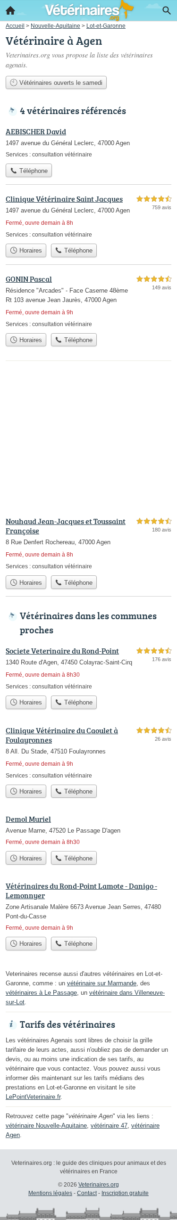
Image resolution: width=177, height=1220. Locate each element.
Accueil (10, 10)
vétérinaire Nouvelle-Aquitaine (46, 1125)
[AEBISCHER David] (88, 142)
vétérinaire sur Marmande (101, 983)
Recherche (166, 10)
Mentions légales (50, 1193)
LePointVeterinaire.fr (33, 1096)
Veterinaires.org (98, 1184)
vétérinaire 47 (109, 1125)
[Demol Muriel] (88, 829)
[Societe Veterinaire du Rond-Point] (88, 668)
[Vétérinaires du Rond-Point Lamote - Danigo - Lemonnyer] (88, 906)
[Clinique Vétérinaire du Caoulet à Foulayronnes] (88, 752)
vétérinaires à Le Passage (41, 992)
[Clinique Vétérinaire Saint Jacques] (88, 216)
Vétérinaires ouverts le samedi (59, 82)
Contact (87, 1193)
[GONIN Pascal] (88, 301)
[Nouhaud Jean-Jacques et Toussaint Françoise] (88, 543)
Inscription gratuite (125, 1193)
